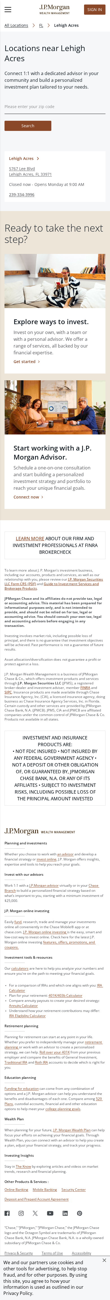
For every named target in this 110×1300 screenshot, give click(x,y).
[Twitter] (35, 1213)
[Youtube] (50, 1213)
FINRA (85, 687)
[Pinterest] (79, 1213)
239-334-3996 (21, 194)
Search (27, 125)
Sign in (94, 9)
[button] (104, 1260)
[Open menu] (16, 9)
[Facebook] (7, 1213)
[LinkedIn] (65, 1213)
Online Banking (16, 1189)
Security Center (73, 1189)
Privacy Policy (17, 1293)
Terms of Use (52, 1253)
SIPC (8, 692)
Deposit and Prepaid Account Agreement (37, 1199)
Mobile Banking (45, 1189)
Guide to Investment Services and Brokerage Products (52, 586)
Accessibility (81, 1253)
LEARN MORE (30, 538)
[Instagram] (21, 1213)
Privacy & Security (19, 1253)
